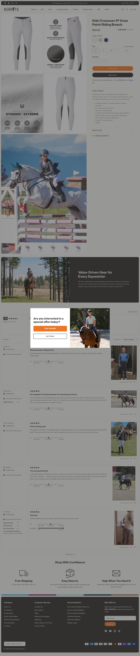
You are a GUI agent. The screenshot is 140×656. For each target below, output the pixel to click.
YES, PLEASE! (50, 328)
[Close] (107, 310)
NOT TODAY (50, 336)
